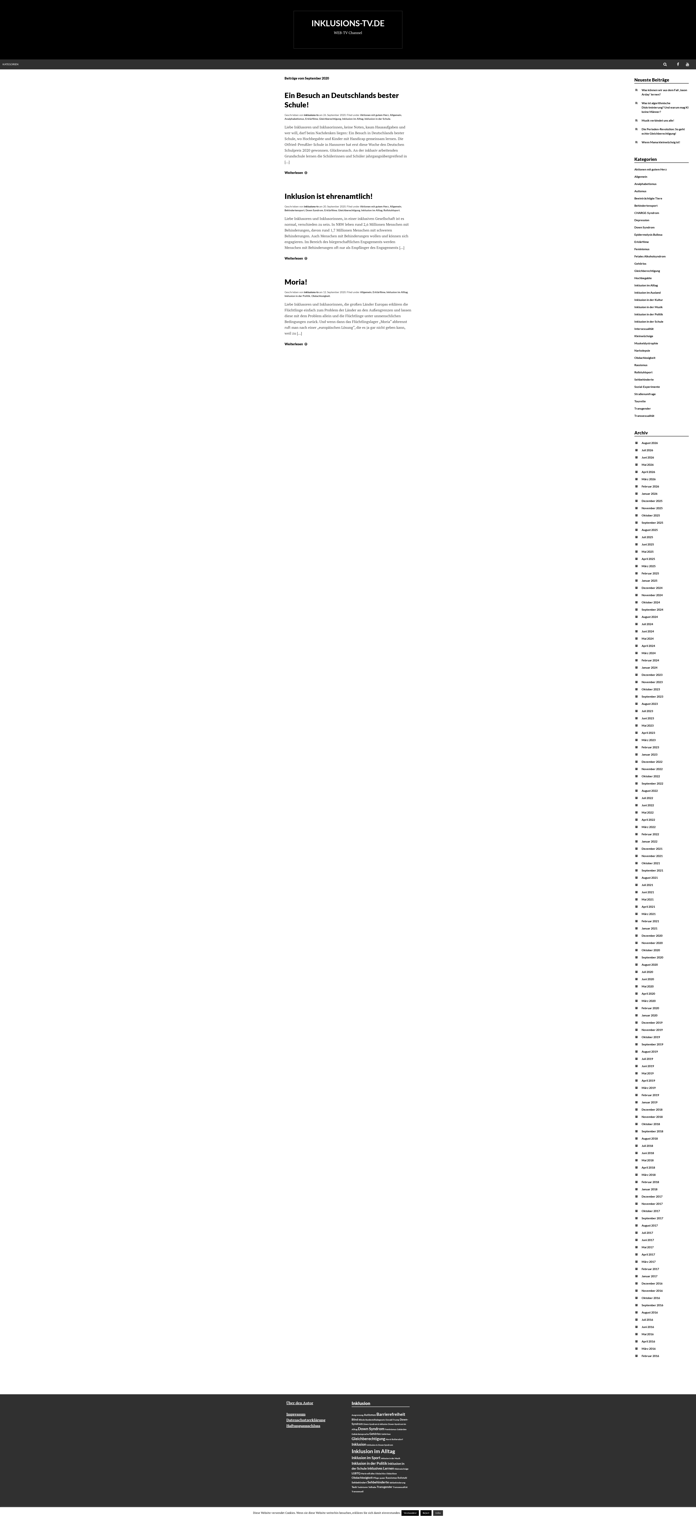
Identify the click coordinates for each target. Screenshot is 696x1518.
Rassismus (640, 365)
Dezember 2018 (652, 1109)
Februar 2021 (650, 921)
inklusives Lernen (380, 1468)
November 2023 (652, 682)
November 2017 (652, 1203)
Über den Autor (299, 1402)
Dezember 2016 (652, 1283)
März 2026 (649, 479)
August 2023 (650, 703)
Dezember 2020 (652, 935)
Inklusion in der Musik (648, 307)
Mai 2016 (648, 1334)
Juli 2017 (647, 1232)
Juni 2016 (648, 1327)
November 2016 (652, 1290)
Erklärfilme (311, 118)
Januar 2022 (649, 841)
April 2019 (648, 1080)
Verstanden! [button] (410, 1513)
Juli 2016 (647, 1319)
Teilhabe (372, 1487)
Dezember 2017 (652, 1196)
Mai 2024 (648, 638)
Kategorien (10, 64)
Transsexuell (357, 1491)
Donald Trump (392, 1420)
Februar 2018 (650, 1182)
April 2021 (648, 906)
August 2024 (650, 616)
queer (382, 1478)
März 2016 (649, 1348)
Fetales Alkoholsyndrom (650, 256)
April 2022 (648, 819)
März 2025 (649, 566)
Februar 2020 (650, 1008)
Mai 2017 (648, 1247)
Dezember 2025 (652, 500)
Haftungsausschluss (303, 1425)
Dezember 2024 (652, 587)
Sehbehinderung (397, 1482)
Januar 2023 (649, 754)
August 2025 (650, 529)
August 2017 (650, 1225)
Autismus (640, 191)
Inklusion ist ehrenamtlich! (329, 196)
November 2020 (652, 942)
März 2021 (649, 914)
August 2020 (650, 964)
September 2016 (652, 1305)
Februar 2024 (650, 660)
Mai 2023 (648, 725)
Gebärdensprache (360, 1434)
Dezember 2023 (652, 674)
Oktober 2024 (651, 602)
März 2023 (649, 740)
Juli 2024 (647, 624)
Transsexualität (644, 415)
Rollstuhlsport (392, 210)
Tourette (640, 401)
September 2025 (652, 522)
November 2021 (652, 856)
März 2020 (649, 1000)
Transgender (642, 408)
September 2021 (652, 870)
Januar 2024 (649, 667)
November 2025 (652, 508)
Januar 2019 (649, 1102)
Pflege (376, 1478)
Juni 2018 (648, 1153)
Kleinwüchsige (643, 336)
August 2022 (650, 790)
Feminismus (641, 249)
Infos (438, 1513)
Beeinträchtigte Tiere (648, 198)
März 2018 (649, 1174)
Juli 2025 (647, 537)
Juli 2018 (647, 1145)
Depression (641, 220)
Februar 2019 (650, 1095)
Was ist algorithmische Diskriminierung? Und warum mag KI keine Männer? (665, 107)
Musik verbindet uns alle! (658, 120)
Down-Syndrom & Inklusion (375, 1424)
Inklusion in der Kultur (648, 299)
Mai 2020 (648, 986)
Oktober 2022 (651, 776)
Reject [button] (426, 1513)
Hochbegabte (643, 278)
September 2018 (652, 1131)
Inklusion (359, 1444)
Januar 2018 (649, 1189)
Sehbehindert (359, 1482)
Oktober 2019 (651, 1037)
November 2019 (652, 1029)
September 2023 (652, 696)
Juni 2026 (648, 457)
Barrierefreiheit (390, 1414)
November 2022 (652, 769)
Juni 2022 (648, 805)
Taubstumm (362, 1487)
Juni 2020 (648, 979)
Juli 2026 (647, 450)
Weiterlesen (296, 173)
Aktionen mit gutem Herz (374, 114)
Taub (354, 1487)
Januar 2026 (649, 493)
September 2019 (652, 1044)
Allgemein (395, 114)
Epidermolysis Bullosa (648, 234)
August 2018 (650, 1138)
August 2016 (650, 1312)
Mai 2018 (648, 1160)
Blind (355, 1419)
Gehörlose (386, 1434)
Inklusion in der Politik (297, 295)
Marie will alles (368, 1473)
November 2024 (652, 595)
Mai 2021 (648, 899)
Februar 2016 (650, 1356)
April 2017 (648, 1254)
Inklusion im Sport (366, 1458)
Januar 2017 (649, 1276)
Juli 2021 (647, 885)
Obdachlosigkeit (320, 295)
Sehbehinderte (644, 379)
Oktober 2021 (651, 863)
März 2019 (649, 1087)
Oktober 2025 (651, 515)
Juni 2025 (648, 544)
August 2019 (650, 1051)
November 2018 (652, 1116)
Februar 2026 (650, 486)
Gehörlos (640, 263)
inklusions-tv (311, 114)
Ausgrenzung (357, 1415)
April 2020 (648, 993)
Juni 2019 (648, 1066)
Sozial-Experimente (647, 386)
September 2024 (652, 609)
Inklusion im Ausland (647, 292)
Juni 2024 (648, 631)
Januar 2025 (649, 580)
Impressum (295, 1414)
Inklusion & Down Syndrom (380, 1445)
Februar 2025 (650, 573)
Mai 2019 (648, 1073)
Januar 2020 (649, 1015)
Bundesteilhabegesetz (375, 1420)
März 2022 (649, 827)
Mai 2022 (648, 812)
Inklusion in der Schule (377, 118)
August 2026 (650, 443)
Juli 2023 (647, 711)
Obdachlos (380, 1473)
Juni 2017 (648, 1240)
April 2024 (648, 645)
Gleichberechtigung (330, 118)
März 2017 (649, 1261)
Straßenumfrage (645, 394)
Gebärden (402, 1429)
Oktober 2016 (651, 1298)
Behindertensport (294, 210)
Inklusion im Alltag (352, 118)
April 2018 (648, 1167)
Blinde (362, 1420)
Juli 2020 (647, 971)
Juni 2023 (648, 718)
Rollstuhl (402, 1477)
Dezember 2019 (652, 1022)
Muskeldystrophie (646, 343)
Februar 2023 (650, 747)
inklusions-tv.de (348, 23)
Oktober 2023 (651, 689)
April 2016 (648, 1341)
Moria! (296, 282)
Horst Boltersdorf (394, 1439)
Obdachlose (391, 1473)
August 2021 (650, 877)
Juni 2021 (648, 892)
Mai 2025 (648, 551)
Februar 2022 (650, 834)
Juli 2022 (647, 798)
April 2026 (648, 472)
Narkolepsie (642, 350)
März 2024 (649, 653)
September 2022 (652, 783)
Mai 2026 (648, 464)
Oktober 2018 (651, 1124)
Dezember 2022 (652, 761)
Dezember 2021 (652, 848)
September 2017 (652, 1218)
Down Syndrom (314, 210)
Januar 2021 (649, 928)
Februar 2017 (650, 1269)
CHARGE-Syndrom (646, 212)
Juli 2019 (647, 1058)
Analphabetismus (294, 118)
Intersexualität (644, 328)
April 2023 (648, 732)
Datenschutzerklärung (305, 1419)
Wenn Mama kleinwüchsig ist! (661, 142)
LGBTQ (356, 1473)
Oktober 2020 (651, 950)
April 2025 (648, 558)
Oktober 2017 (651, 1211)
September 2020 (652, 957)
